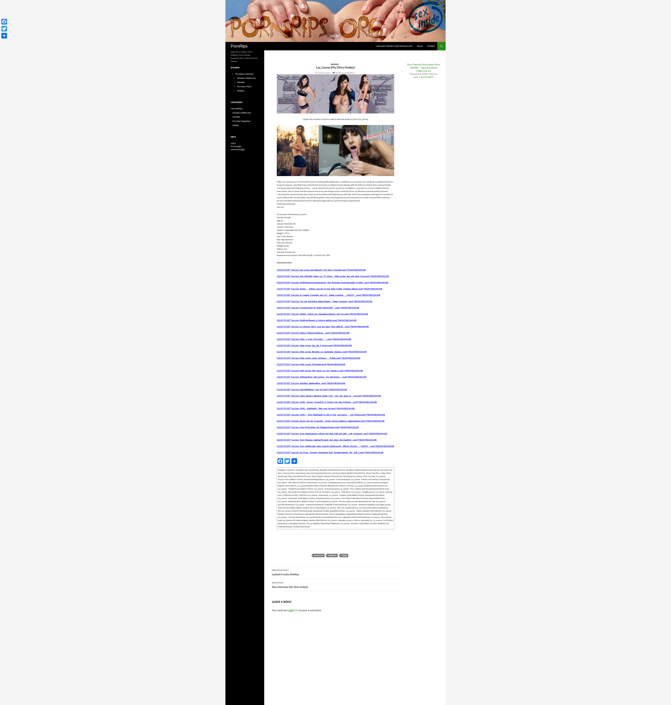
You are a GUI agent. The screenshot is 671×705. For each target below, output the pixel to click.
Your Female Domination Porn (423, 64)
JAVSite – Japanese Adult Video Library (423, 69)
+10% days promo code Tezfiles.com (394, 46)
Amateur (318, 555)
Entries (236, 146)
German (332, 555)
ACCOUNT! (427, 77)
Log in (233, 143)
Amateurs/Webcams (246, 78)
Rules (420, 46)
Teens (344, 555)
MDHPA (335, 64)
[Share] (4, 35)
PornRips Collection (244, 74)
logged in (292, 610)
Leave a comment (345, 73)
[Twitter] (4, 28)
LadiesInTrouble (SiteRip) (285, 572)
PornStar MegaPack (241, 121)
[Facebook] (4, 21)
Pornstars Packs (244, 86)
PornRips (239, 46)
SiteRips (431, 46)
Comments (237, 149)
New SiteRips (237, 108)
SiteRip (235, 125)
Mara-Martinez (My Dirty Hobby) (290, 584)
